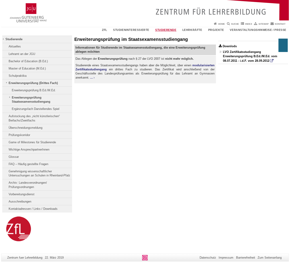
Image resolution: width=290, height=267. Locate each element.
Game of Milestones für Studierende (32, 142)
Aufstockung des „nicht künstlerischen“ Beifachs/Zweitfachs (34, 118)
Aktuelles (15, 46)
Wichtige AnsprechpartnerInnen (29, 149)
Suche (235, 24)
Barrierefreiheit (245, 257)
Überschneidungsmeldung (25, 127)
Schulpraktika (18, 75)
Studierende (165, 30)
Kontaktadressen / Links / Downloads (33, 208)
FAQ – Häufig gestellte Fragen (28, 164)
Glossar (14, 156)
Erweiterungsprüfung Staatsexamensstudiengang (31, 99)
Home (221, 24)
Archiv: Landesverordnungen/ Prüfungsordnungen (28, 184)
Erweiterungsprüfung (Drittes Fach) (33, 83)
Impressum (226, 257)
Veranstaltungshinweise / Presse (258, 30)
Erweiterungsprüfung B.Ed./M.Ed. (34, 90)
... (91, 77)
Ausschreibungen (20, 201)
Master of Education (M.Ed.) (27, 68)
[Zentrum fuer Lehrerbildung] (145, 10)
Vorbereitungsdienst (21, 194)
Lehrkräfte (192, 30)
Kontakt (280, 24)
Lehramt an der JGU (22, 54)
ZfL (104, 30)
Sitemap (264, 24)
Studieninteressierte (131, 30)
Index (248, 24)
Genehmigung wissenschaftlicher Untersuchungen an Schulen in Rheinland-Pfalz (39, 173)
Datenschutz (208, 257)
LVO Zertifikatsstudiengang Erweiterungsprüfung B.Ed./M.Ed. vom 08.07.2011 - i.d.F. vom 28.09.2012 (250, 56)
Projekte (216, 30)
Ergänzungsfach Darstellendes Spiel (35, 109)
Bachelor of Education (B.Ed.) (28, 61)
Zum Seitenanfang (270, 257)
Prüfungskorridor (19, 135)
